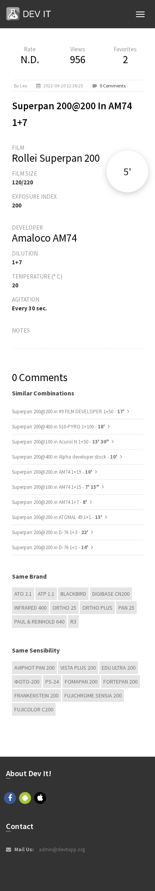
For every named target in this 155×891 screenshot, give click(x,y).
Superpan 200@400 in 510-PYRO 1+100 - (59, 426)
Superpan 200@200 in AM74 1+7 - (50, 502)
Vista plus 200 (78, 667)
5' (127, 171)
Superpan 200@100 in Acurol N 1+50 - (60, 441)
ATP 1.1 (46, 593)
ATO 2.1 (23, 593)
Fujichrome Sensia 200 (93, 695)
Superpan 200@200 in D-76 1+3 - (50, 532)
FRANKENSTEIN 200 (36, 695)
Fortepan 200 (120, 681)
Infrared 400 (30, 607)
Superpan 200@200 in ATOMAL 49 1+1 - (57, 517)
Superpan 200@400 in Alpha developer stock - (65, 456)
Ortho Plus (97, 607)
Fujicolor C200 (33, 709)
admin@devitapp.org (62, 849)
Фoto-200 (26, 681)
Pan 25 (126, 607)
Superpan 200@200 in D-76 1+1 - (50, 547)
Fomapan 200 (81, 681)
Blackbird (73, 593)
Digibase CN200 (111, 593)
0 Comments (113, 86)
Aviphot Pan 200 (34, 667)
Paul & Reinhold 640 (39, 621)
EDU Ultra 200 (119, 667)
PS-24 (52, 681)
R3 (73, 621)
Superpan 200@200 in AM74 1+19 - (52, 472)
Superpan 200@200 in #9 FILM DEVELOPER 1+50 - (69, 411)
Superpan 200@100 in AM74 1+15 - (55, 487)
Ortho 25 (64, 607)
